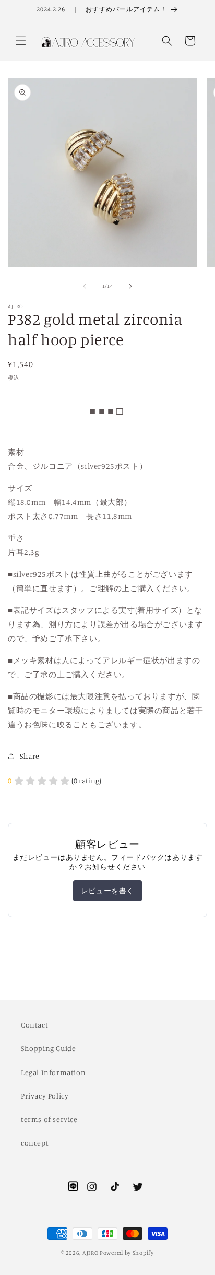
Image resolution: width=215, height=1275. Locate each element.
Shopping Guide (48, 1048)
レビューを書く (107, 890)
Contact (34, 1024)
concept (35, 1142)
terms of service (49, 1119)
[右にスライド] (130, 286)
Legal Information (53, 1072)
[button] (20, 40)
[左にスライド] (84, 286)
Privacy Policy (44, 1095)
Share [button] (30, 755)
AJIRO (90, 1252)
